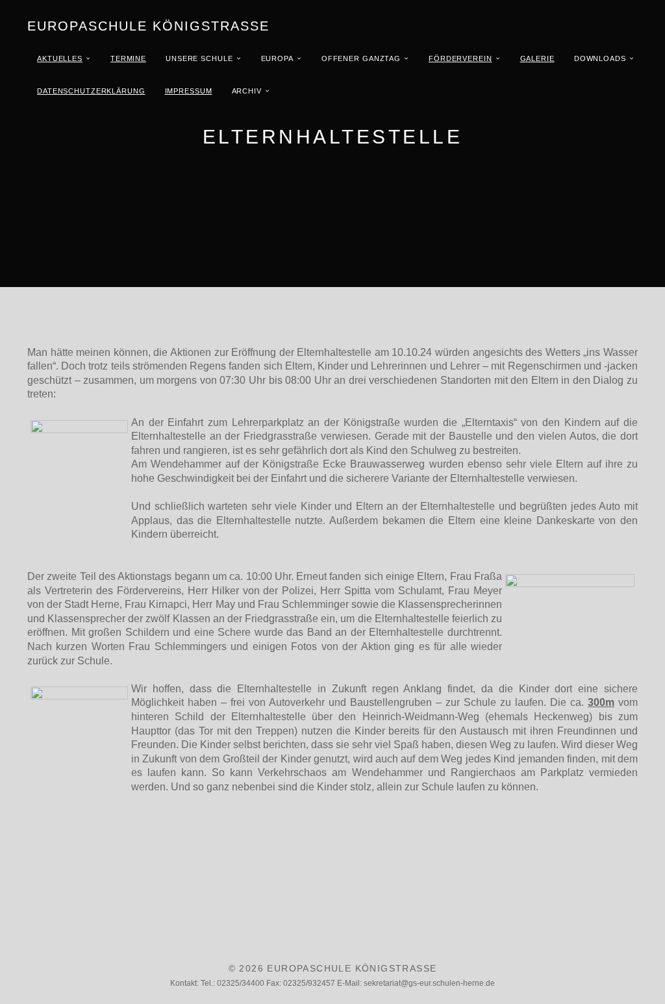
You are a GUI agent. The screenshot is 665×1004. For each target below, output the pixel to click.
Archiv (247, 91)
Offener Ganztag (361, 58)
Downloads (600, 58)
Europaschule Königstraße (148, 26)
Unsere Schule (199, 58)
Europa (277, 58)
